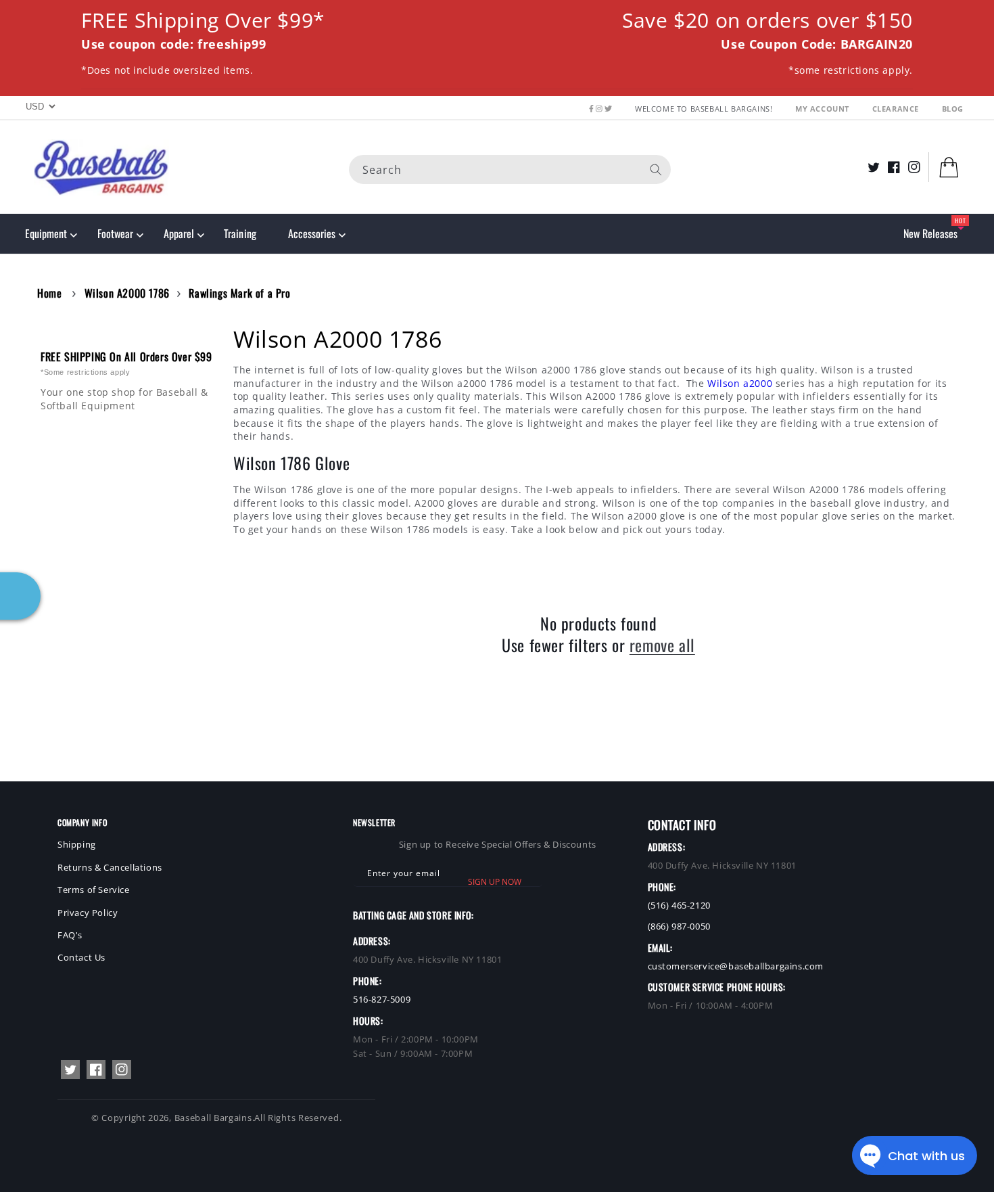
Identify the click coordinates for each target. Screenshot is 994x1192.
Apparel (179, 233)
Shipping (76, 844)
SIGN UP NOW (494, 882)
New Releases (930, 233)
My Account (823, 109)
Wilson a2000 (739, 383)
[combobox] (510, 168)
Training (240, 233)
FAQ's (69, 935)
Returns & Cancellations (109, 867)
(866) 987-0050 (679, 926)
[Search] (656, 169)
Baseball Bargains (213, 1117)
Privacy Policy (87, 913)
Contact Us (81, 957)
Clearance (897, 109)
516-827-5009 (381, 999)
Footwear (115, 233)
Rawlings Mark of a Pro (239, 293)
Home (49, 293)
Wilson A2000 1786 (127, 293)
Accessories (311, 233)
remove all (662, 645)
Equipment (46, 233)
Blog (953, 109)
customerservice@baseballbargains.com (736, 966)
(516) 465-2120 (679, 905)
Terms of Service (93, 890)
